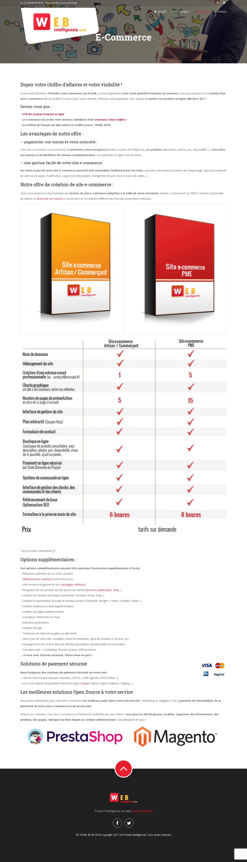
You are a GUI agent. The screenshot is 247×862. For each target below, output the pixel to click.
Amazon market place (99, 590)
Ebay (116, 590)
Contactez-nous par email (62, 2)
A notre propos (180, 11)
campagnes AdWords (72, 584)
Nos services (202, 11)
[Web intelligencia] (59, 26)
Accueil (162, 11)
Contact (222, 11)
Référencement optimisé (37, 579)
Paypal (85, 683)
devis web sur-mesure (50, 198)
